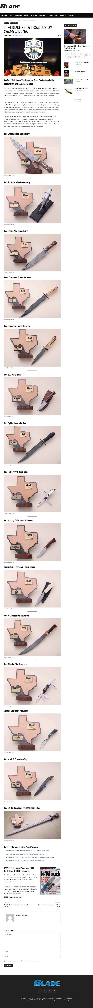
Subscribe (30, 998)
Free (56, 15)
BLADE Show (12, 20)
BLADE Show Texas (13, 22)
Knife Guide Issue (21, 875)
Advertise (38, 998)
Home (5, 20)
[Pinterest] (49, 991)
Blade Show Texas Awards (15, 897)
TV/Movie (50, 15)
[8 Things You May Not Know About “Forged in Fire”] (66, 65)
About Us (23, 998)
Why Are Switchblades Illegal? (81, 88)
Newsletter (63, 15)
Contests (71, 15)
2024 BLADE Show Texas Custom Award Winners (28, 29)
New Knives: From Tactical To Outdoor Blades (49, 906)
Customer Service (48, 998)
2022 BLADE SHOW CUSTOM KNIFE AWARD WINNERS (25, 860)
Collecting (34, 15)
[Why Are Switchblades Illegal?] (68, 91)
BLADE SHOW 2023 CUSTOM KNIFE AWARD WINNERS (25, 854)
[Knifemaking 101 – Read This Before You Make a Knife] (77, 36)
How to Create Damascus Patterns (82, 79)
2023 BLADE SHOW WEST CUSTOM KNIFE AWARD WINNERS (27, 851)
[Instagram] (45, 991)
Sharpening (42, 15)
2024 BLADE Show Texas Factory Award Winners (16, 906)
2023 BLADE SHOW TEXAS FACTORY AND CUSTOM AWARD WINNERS (30, 857)
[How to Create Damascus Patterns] (68, 81)
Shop (10, 15)
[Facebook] (40, 991)
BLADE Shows (18, 15)
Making (26, 15)
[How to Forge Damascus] (66, 73)
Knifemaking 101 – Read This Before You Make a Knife (77, 47)
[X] (54, 991)
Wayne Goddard (68, 50)
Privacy (66, 1000)
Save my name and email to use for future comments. (23, 961)
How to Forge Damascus (80, 71)
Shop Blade (69, 998)
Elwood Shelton (7, 35)
